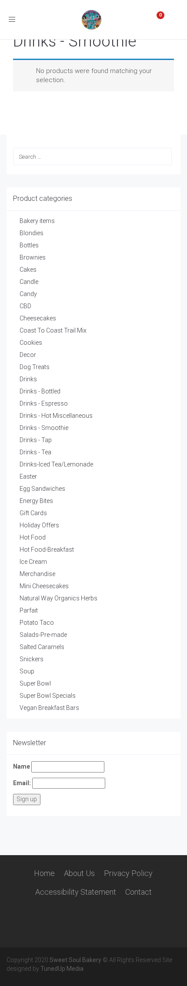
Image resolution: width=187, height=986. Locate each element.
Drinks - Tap (36, 439)
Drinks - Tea (35, 452)
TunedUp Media (61, 968)
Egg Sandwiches (42, 488)
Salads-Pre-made (43, 634)
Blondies (31, 233)
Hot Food (33, 537)
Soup (27, 671)
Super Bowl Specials (48, 695)
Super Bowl (35, 683)
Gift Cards (33, 513)
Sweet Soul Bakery (75, 959)
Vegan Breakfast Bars (49, 707)
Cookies (31, 342)
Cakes (28, 269)
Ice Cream (33, 561)
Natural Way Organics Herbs (58, 598)
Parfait (29, 610)
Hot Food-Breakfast (47, 549)
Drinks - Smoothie (44, 427)
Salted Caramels (42, 646)
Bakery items (37, 220)
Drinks (28, 379)
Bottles (29, 245)
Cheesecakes (38, 318)
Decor (28, 354)
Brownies (33, 257)
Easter (28, 476)
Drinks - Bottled (40, 391)
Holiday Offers (39, 525)
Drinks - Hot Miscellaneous (56, 415)
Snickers (31, 659)
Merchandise (37, 573)
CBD (25, 306)
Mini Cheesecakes (44, 586)
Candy (28, 293)
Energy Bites (36, 500)
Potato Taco (37, 622)
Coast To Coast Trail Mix (53, 330)
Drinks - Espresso (44, 403)
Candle (29, 281)
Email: (22, 782)
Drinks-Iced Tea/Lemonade (56, 464)
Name (21, 766)
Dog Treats (35, 366)
